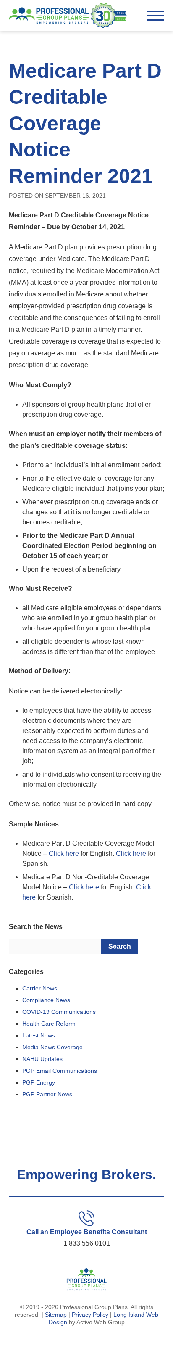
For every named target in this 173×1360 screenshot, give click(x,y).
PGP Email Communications (59, 1070)
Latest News (38, 1035)
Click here (64, 853)
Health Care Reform (49, 1023)
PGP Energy (38, 1082)
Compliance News (46, 1000)
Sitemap (56, 1314)
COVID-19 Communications (59, 1011)
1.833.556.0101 (86, 1243)
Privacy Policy (90, 1314)
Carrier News (39, 988)
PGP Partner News (47, 1094)
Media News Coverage (52, 1047)
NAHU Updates (42, 1059)
